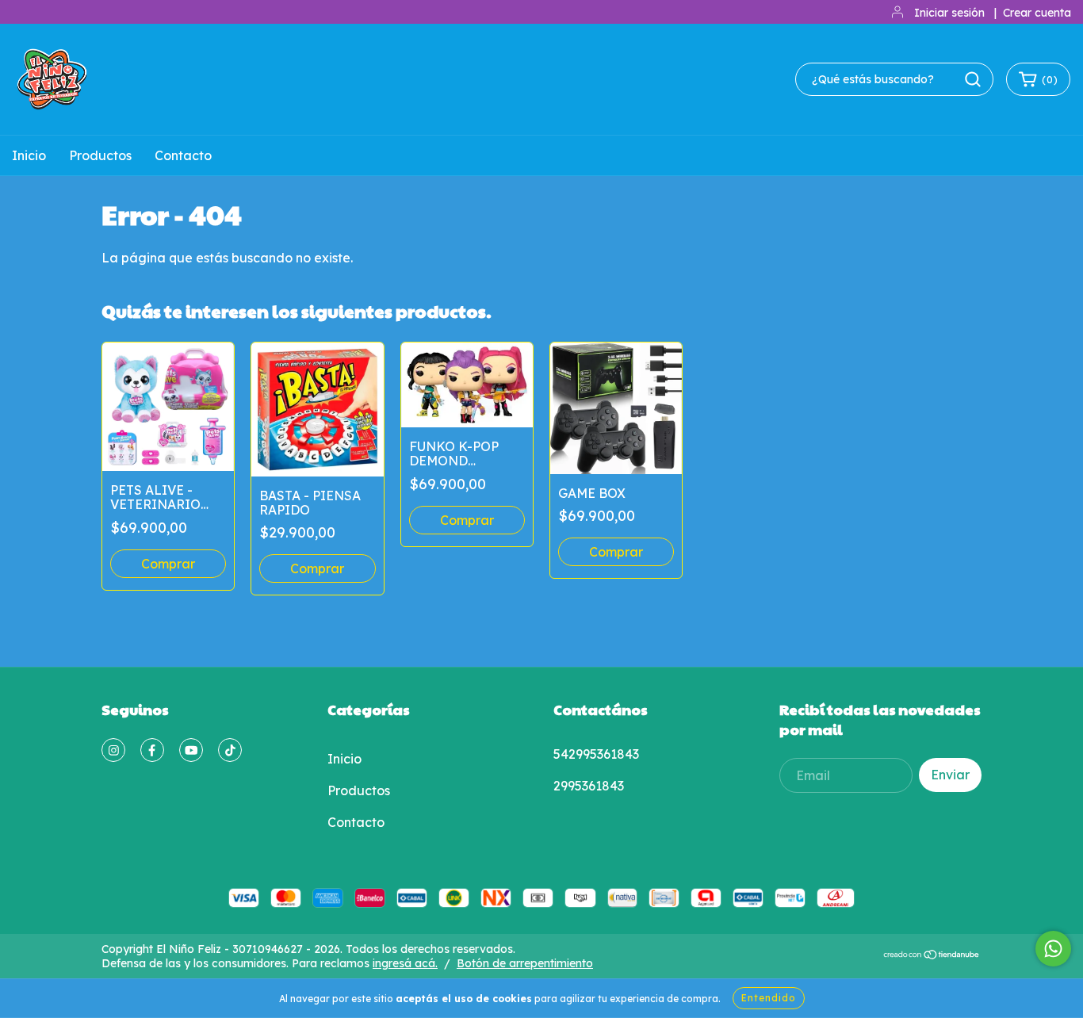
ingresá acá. (405, 963)
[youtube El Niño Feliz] (191, 750)
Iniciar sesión (949, 13)
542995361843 (596, 754)
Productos (100, 155)
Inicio (29, 155)
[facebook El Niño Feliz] (152, 750)
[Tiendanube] (932, 956)
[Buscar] (973, 79)
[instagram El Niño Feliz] (113, 750)
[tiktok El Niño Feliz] (230, 750)
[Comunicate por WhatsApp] (1053, 948)
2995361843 (588, 786)
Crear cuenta (1037, 13)
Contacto (183, 155)
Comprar (467, 520)
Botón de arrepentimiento (525, 963)
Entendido (768, 998)
